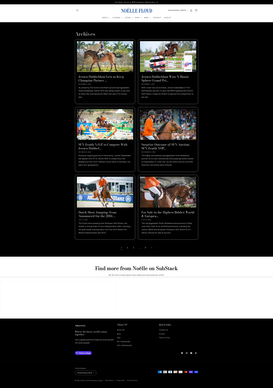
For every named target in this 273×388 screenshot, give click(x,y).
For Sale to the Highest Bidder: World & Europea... (168, 214)
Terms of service (132, 380)
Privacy (162, 334)
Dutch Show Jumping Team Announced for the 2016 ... (97, 214)
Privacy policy (120, 380)
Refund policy (109, 380)
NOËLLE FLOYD (85, 380)
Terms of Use (164, 338)
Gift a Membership (124, 345)
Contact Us (163, 330)
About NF (121, 330)
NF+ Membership (123, 341)
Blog (119, 334)
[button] (77, 10)
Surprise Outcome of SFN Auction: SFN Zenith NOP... (166, 146)
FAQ (118, 338)
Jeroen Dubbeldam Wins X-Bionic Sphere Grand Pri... (165, 78)
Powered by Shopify (97, 380)
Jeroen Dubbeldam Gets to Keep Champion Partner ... (101, 78)
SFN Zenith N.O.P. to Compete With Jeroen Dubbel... (102, 146)
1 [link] (121, 248)
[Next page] (151, 247)
